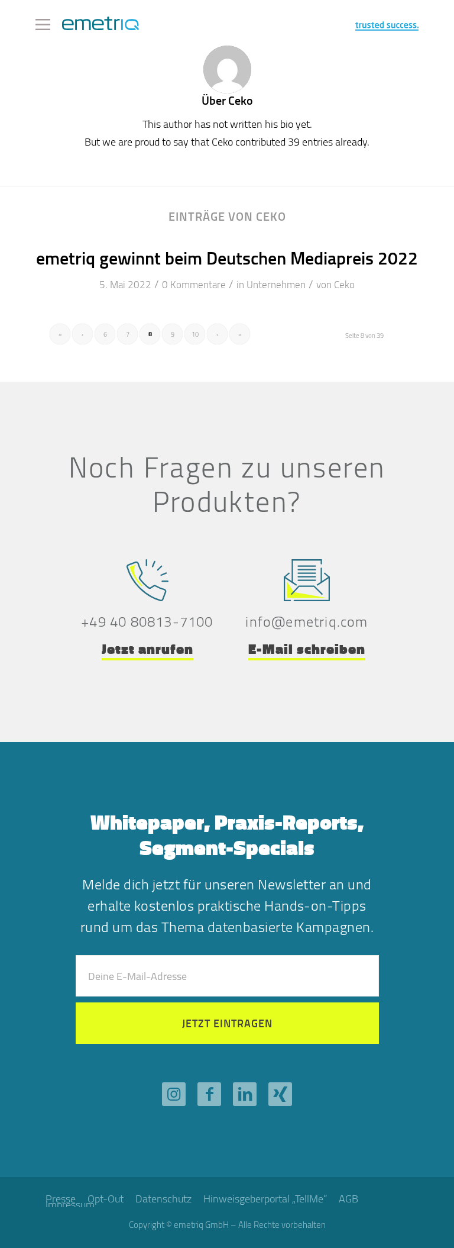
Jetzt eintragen (227, 1023)
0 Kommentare (194, 284)
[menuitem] (105, 1198)
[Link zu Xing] (280, 1094)
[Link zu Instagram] (174, 1094)
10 (195, 334)
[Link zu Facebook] (209, 1094)
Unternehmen (276, 284)
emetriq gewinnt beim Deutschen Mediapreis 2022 (227, 257)
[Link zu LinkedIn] (245, 1094)
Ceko (344, 284)
